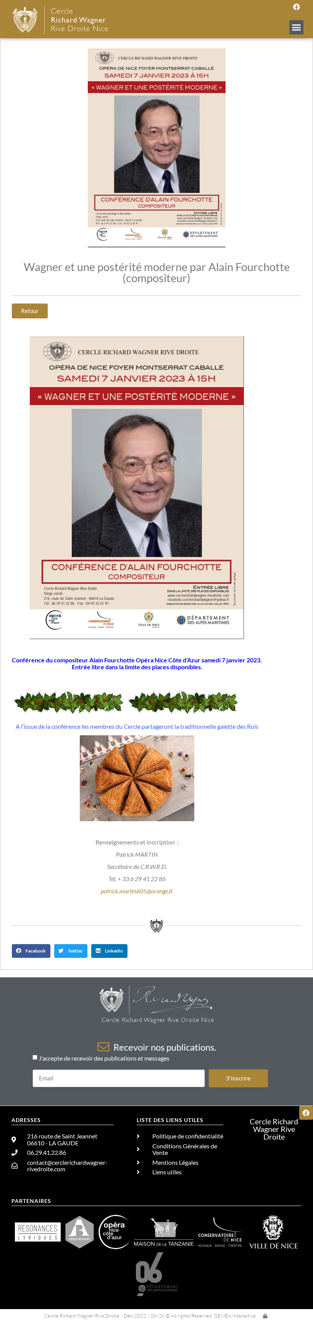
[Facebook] (296, 7)
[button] (296, 27)
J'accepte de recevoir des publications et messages (104, 1058)
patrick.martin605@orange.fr (137, 890)
